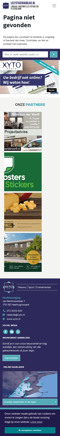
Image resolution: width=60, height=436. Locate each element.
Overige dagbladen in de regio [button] (20, 401)
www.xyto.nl (13, 319)
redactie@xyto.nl (16, 314)
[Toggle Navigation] (54, 5)
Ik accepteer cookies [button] (30, 430)
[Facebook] (6, 331)
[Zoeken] (53, 54)
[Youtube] (12, 331)
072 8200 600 (14, 310)
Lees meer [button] (36, 422)
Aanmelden (11, 358)
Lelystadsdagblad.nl (23, 3)
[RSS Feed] (18, 331)
